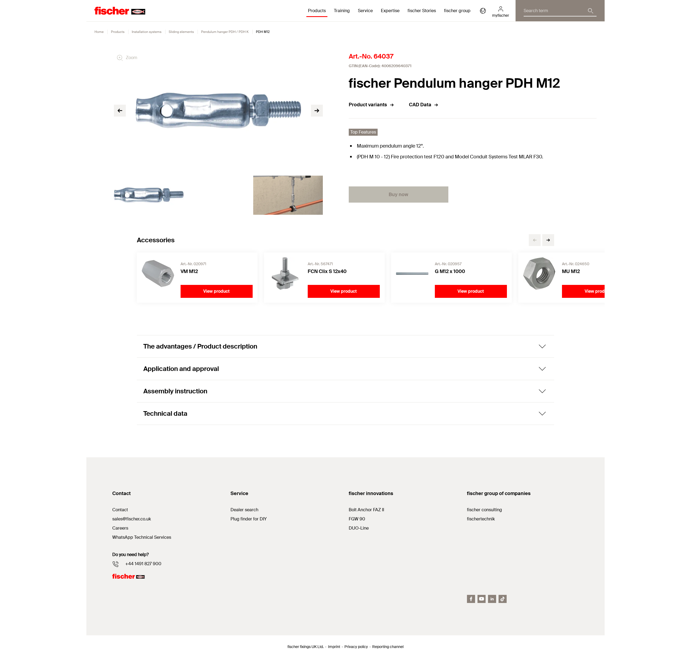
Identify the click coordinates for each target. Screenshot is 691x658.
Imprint (334, 646)
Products (117, 32)
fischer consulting (484, 510)
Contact (120, 510)
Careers (120, 528)
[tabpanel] (149, 195)
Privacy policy (356, 646)
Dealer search (244, 510)
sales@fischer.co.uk (131, 519)
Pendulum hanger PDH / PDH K (225, 32)
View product (216, 291)
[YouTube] (481, 599)
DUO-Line (359, 528)
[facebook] (471, 599)
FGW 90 (357, 519)
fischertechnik (481, 519)
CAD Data (420, 104)
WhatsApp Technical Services (141, 537)
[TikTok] (503, 599)
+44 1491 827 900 (143, 564)
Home (99, 32)
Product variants (368, 104)
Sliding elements (181, 32)
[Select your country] (483, 11)
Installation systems (146, 32)
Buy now (398, 194)
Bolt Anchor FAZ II (366, 510)
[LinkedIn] (492, 599)
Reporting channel (388, 646)
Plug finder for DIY (249, 519)
